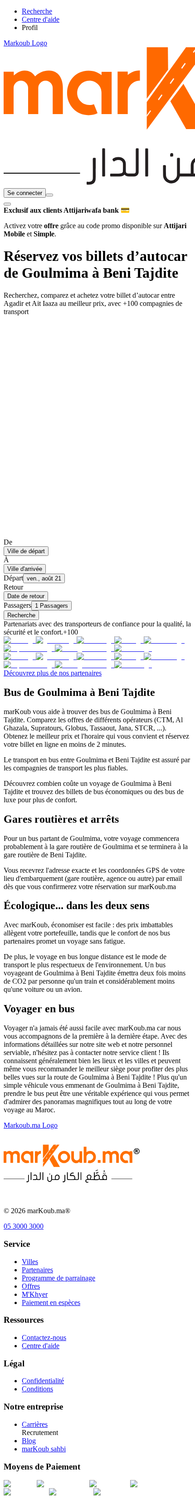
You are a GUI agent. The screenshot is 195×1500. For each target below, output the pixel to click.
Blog (29, 1441)
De (8, 542)
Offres (31, 1286)
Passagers (17, 605)
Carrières (35, 1424)
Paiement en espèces (51, 1302)
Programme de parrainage (58, 1278)
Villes (30, 1261)
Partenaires (37, 1270)
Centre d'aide (40, 1346)
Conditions (37, 1389)
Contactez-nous (44, 1337)
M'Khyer (35, 1294)
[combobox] (49, 195)
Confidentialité (43, 1381)
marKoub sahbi (44, 1449)
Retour (13, 587)
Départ (13, 578)
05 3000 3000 (24, 1226)
